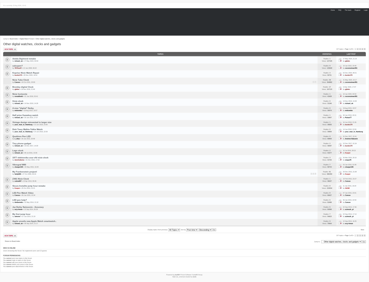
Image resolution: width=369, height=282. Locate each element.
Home (333, 10)
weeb (194, 277)
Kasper (347, 153)
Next (362, 230)
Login (366, 10)
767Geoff (18, 68)
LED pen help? (19, 200)
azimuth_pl (349, 209)
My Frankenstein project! (24, 172)
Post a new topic (10, 49)
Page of (349, 49)
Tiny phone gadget (21, 143)
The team (348, 10)
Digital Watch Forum (27, 39)
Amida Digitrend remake (24, 59)
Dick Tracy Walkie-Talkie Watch (27, 129)
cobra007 (18, 181)
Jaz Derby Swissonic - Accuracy (28, 207)
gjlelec (347, 61)
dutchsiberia (19, 160)
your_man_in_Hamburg (23, 124)
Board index (14, 39)
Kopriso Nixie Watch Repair (25, 73)
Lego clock (17, 150)
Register (357, 10)
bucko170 (18, 75)
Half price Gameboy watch (25, 115)
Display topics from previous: (158, 230)
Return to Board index (12, 241)
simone (17, 216)
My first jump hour (21, 214)
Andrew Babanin (351, 139)
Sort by (183, 230)
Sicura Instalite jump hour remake (28, 186)
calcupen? (17, 66)
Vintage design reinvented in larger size (31, 122)
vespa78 (348, 160)
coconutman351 (351, 68)
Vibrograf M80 (19, 164)
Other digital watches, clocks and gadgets (50, 39)
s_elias (17, 139)
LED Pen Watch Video (23, 193)
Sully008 (18, 174)
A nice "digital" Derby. (23, 108)
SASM (347, 188)
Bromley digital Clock (22, 87)
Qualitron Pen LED (21, 136)
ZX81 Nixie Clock (20, 179)
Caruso (17, 82)
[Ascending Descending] (207, 230)
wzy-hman (18, 209)
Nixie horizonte (19, 94)
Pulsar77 (348, 117)
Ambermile (19, 202)
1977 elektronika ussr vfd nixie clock (30, 157)
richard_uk (19, 61)
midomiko (18, 110)
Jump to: (317, 241)
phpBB (177, 275)
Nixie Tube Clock (20, 80)
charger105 (19, 167)
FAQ (339, 10)
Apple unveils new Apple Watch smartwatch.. (34, 221)
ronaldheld (19, 96)
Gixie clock (17, 101)
